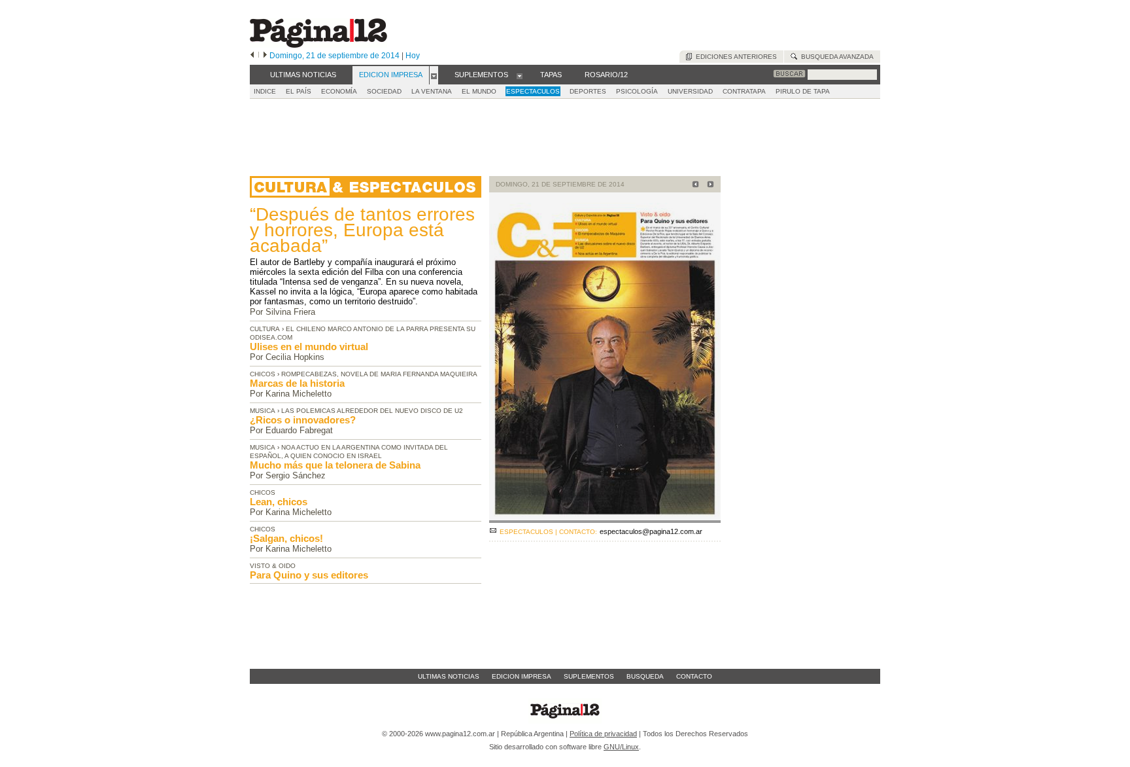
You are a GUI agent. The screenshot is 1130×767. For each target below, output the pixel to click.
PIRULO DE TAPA (803, 91)
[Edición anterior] (252, 55)
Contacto (694, 676)
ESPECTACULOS (533, 91)
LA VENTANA (431, 91)
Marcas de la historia (297, 383)
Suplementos (589, 676)
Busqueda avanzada (835, 56)
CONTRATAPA (744, 91)
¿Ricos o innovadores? (303, 419)
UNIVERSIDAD (690, 91)
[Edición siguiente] (265, 55)
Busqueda (645, 676)
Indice (265, 91)
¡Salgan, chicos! (286, 538)
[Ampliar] (605, 517)
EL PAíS (298, 91)
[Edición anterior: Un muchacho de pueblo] (693, 185)
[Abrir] (434, 75)
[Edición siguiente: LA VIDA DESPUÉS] (708, 185)
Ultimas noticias (448, 676)
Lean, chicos (278, 501)
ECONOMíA (339, 91)
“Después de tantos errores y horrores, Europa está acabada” (362, 230)
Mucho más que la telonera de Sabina (335, 465)
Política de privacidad (603, 734)
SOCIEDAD (384, 91)
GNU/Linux (621, 747)
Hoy (412, 55)
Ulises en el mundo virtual (309, 346)
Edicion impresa (521, 676)
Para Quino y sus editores (309, 574)
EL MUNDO (479, 91)
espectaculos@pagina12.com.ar (651, 531)
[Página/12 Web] (318, 45)
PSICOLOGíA (637, 91)
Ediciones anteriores (734, 56)
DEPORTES (588, 91)
